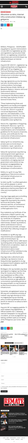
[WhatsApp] (11, 25)
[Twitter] (5, 25)
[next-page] (14, 356)
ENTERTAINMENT (13, 437)
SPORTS (18, 437)
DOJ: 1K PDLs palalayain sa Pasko (21, 335)
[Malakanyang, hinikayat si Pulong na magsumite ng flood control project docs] (5, 348)
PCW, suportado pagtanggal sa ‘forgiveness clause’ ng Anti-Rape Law (23, 353)
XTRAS (22, 439)
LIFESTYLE (23, 437)
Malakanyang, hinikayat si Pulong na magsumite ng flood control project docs (5, 353)
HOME (4, 437)
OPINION (12, 439)
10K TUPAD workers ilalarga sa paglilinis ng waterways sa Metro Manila (14, 353)
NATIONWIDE (6, 9)
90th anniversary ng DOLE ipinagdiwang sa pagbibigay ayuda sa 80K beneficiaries (7, 336)
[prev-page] (13, 356)
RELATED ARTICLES (9, 342)
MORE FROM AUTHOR (18, 342)
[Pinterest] (8, 25)
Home (2, 9)
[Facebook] (2, 25)
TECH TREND (7, 439)
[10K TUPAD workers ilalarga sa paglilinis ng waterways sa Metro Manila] (14, 348)
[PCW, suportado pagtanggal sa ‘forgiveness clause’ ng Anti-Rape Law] (23, 348)
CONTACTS (17, 439)
